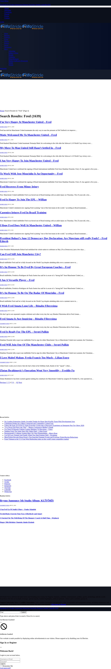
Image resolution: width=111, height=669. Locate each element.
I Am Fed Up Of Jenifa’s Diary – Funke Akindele (18, 509)
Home (6, 33)
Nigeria (6, 41)
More (6, 49)
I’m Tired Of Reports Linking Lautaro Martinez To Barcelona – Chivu (28, 429)
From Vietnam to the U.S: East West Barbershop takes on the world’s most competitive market (36, 439)
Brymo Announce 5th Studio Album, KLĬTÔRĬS (27, 500)
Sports (6, 45)
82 (17, 382)
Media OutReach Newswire (18, 61)
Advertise (7, 10)
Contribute (8, 12)
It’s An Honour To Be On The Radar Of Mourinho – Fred (32, 292)
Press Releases (14, 59)
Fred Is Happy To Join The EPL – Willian (23, 199)
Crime (6, 39)
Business (7, 35)
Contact (7, 18)
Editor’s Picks (13, 53)
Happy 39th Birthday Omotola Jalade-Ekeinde (17, 522)
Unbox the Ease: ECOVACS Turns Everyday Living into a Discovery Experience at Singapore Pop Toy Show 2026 (44, 425)
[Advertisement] (55, 94)
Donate (6, 14)
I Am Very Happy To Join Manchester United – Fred (29, 160)
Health (11, 55)
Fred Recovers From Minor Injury (19, 186)
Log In (3, 664)
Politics (6, 43)
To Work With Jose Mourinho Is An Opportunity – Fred (31, 173)
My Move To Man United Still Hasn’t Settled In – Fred (30, 147)
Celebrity (7, 37)
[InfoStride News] (21, 30)
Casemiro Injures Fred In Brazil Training (23, 212)
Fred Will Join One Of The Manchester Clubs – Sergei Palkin (34, 344)
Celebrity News (4, 323)
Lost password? (5, 668)
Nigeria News (4, 246)
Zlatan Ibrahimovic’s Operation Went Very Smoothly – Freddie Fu (37, 370)
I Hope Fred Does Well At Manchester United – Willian (31, 225)
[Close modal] (1, 622)
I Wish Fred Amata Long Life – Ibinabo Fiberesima (28, 305)
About (6, 8)
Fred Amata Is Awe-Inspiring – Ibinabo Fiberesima (28, 318)
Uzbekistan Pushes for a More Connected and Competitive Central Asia (28, 423)
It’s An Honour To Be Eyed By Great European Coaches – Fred (35, 267)
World (11, 63)
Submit (23, 612)
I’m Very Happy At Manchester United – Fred (25, 122)
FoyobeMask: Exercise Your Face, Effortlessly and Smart (21, 514)
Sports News (3, 126)
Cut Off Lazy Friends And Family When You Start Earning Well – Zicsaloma (30, 435)
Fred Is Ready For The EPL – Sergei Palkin (24, 331)
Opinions (12, 57)
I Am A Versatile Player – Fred (17, 280)
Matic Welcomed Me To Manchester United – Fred (28, 134)
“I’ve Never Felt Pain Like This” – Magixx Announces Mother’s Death (28, 427)
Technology (7, 47)
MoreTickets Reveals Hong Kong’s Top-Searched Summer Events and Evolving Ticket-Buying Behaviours (41, 437)
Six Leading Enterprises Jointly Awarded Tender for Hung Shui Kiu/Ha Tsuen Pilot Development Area (39, 421)
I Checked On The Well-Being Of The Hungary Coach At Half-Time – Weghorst (29, 518)
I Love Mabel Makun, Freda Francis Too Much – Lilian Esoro (34, 357)
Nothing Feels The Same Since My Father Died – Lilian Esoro (25, 431)
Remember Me (8, 666)
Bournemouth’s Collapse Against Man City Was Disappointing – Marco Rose (30, 433)
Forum (6, 16)
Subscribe (3, 68)
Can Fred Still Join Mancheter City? (20, 254)
